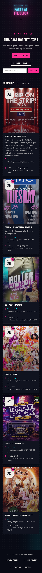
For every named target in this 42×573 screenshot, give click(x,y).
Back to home (21, 55)
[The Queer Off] (21, 359)
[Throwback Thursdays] (21, 429)
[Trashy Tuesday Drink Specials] (21, 216)
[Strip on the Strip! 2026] (21, 132)
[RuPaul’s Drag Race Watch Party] (21, 500)
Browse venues (21, 63)
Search (33, 71)
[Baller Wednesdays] (21, 290)
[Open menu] (21, 19)
